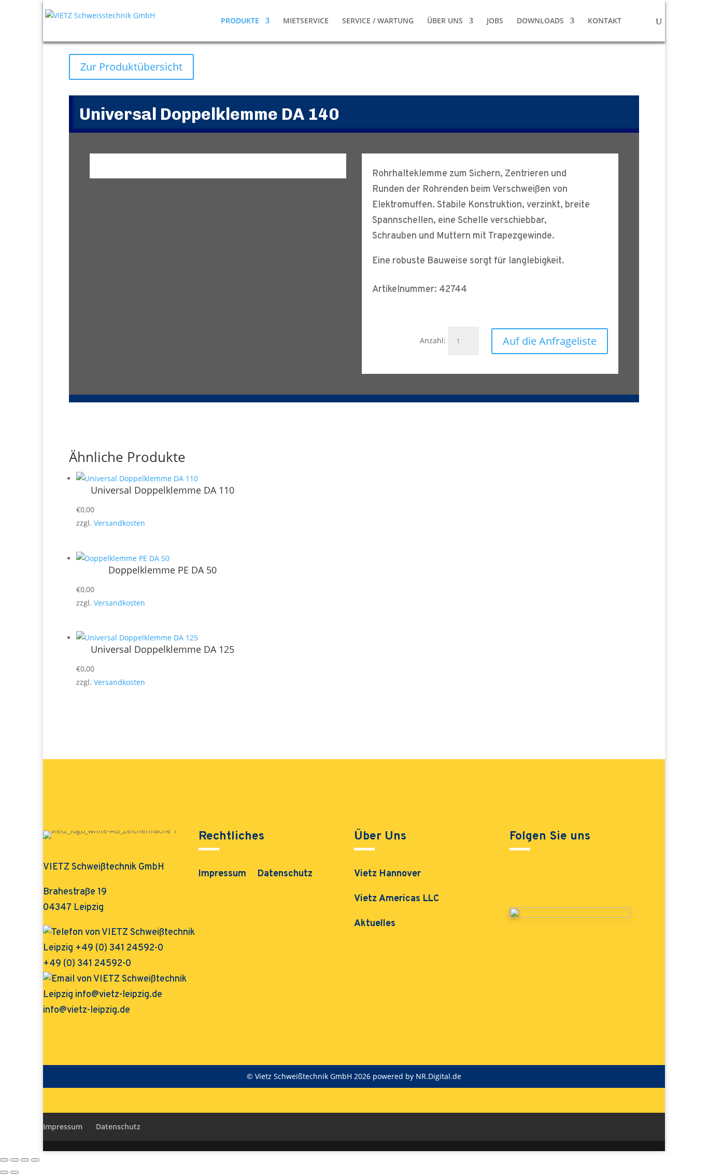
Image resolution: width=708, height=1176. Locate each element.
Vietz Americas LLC (396, 899)
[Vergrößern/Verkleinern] (4, 1159)
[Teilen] (25, 1159)
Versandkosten (119, 523)
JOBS (495, 21)
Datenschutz (285, 875)
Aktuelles (374, 924)
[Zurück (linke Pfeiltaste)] (4, 1172)
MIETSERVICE (306, 21)
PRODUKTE (240, 21)
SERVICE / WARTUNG (378, 21)
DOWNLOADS (540, 21)
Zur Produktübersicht (131, 67)
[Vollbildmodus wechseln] (14, 1159)
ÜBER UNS (445, 21)
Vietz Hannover (387, 874)
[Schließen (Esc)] (35, 1159)
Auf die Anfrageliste (550, 341)
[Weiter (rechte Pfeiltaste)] (14, 1172)
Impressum (222, 875)
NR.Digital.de (438, 1076)
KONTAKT (604, 21)
